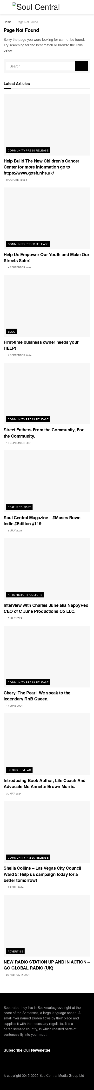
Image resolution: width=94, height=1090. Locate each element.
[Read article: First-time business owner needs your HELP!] (47, 306)
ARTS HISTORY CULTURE (25, 594)
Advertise (15, 951)
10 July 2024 (14, 618)
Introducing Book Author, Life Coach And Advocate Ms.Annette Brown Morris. (45, 783)
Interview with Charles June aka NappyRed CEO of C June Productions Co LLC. (46, 608)
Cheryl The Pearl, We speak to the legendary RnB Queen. (37, 696)
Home (8, 22)
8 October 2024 (16, 179)
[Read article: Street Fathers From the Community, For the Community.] (47, 393)
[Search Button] (88, 7)
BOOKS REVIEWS (19, 770)
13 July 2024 (14, 530)
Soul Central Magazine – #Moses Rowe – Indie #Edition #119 (44, 520)
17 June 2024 (14, 705)
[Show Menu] (6, 7)
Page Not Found (27, 22)
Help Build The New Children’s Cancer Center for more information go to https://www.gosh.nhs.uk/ (41, 167)
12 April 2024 (15, 887)
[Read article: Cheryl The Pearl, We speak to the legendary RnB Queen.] (47, 656)
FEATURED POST (19, 507)
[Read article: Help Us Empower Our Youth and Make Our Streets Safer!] (47, 218)
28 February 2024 (18, 974)
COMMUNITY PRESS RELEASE (28, 150)
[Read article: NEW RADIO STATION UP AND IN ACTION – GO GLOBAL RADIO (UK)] (47, 925)
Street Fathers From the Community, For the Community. (43, 433)
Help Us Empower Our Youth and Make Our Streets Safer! (46, 257)
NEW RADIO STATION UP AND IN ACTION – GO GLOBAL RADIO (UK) (47, 965)
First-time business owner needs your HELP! (41, 345)
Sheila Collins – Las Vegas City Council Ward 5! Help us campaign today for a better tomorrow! (42, 874)
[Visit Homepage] (47, 7)
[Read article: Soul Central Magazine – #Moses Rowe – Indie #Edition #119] (47, 481)
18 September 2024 (19, 267)
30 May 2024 (13, 793)
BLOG (12, 331)
